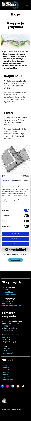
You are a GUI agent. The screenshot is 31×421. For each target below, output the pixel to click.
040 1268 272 (8, 292)
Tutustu (6, 367)
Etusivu (5, 365)
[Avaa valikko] (27, 5)
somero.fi (6, 348)
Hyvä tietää (7, 377)
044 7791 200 (8, 303)
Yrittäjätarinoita (9, 370)
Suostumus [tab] (5, 180)
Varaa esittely (15, 260)
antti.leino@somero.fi (9, 294)
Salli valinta (15, 239)
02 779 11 (6, 326)
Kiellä (15, 244)
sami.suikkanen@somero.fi (11, 306)
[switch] (26, 215)
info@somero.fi (7, 330)
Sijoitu (5, 374)
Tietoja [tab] (26, 180)
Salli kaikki (15, 234)
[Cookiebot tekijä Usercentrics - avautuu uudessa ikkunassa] (22, 176)
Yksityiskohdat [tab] (16, 180)
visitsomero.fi (8, 353)
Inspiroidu (6, 372)
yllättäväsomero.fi (9, 351)
